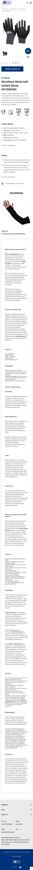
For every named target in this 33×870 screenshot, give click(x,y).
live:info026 (19, 824)
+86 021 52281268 (6, 824)
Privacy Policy (16, 856)
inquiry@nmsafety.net (7, 832)
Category (22, 8)
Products (13, 8)
